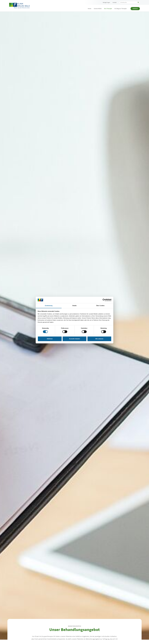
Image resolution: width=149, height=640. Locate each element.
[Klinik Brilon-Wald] (19, 5)
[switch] (64, 331)
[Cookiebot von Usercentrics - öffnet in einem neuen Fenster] (103, 300)
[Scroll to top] (145, 636)
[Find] (138, 2)
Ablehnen (50, 339)
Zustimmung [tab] (49, 305)
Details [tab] (74, 305)
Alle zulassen (99, 339)
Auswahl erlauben (74, 339)
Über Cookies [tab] (100, 305)
